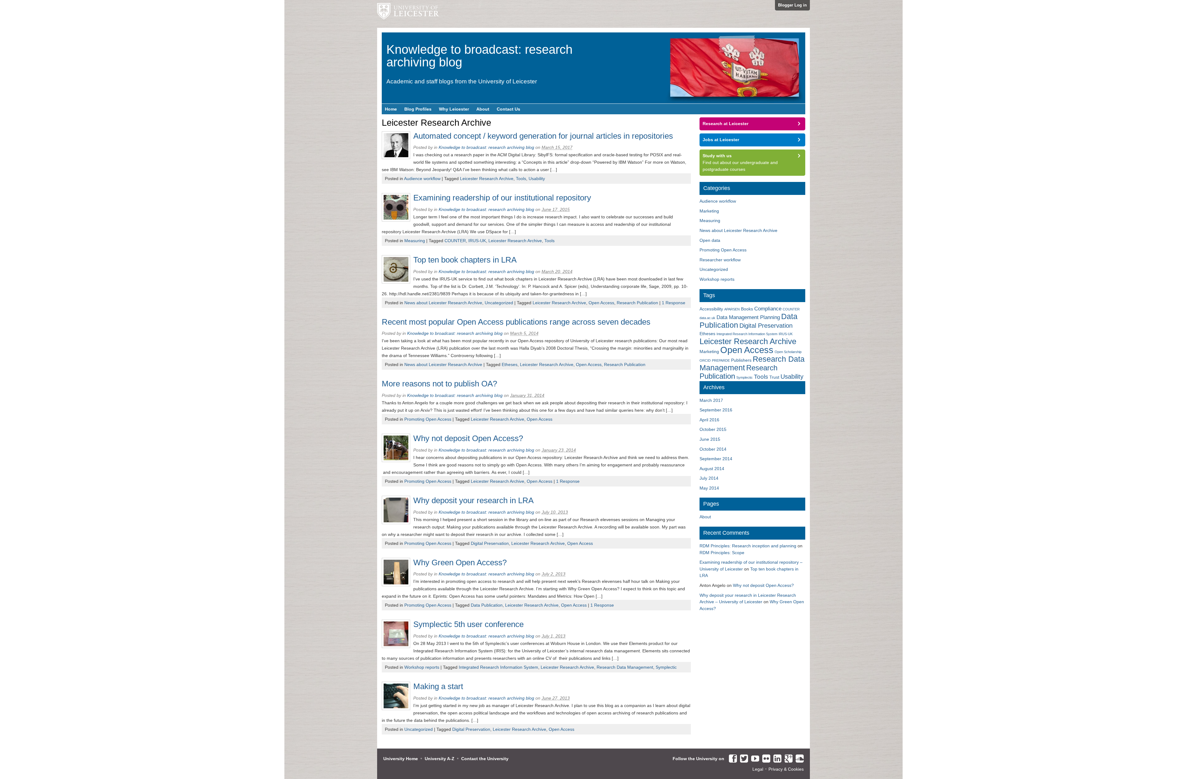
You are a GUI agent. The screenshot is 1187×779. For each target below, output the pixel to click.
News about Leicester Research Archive (443, 302)
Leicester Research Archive (486, 178)
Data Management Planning (748, 317)
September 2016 (716, 409)
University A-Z (439, 758)
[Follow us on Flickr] (764, 759)
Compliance (767, 309)
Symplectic (666, 667)
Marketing (709, 210)
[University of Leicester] (408, 14)
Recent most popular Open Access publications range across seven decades (516, 322)
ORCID (705, 360)
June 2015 (710, 439)
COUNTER (455, 240)
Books (747, 308)
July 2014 (709, 478)
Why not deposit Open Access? (468, 438)
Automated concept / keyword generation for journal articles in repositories (543, 136)
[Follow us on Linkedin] (775, 759)
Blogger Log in (792, 5)
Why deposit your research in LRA (473, 500)
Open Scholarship (788, 352)
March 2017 (711, 400)
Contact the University (484, 758)
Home (391, 109)
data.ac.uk (707, 318)
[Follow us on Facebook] (731, 759)
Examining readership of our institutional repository (502, 197)
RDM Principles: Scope (722, 552)
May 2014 (709, 488)
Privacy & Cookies (786, 769)
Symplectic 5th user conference (468, 624)
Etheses (509, 364)
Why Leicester (454, 109)
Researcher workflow (720, 259)
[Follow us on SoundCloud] (798, 759)
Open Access (601, 302)
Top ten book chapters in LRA (465, 259)
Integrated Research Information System (498, 667)
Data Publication (487, 605)
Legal (757, 769)
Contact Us (508, 109)
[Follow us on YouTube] (753, 759)
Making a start (438, 686)
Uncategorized (499, 302)
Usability (537, 178)
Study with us (717, 155)
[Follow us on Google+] (787, 759)
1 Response (673, 302)
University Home (400, 758)
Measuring (414, 240)
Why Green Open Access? (460, 562)
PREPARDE (721, 360)
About (482, 109)
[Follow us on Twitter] (742, 759)
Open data (710, 240)
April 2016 (709, 419)
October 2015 (713, 429)
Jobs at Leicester (721, 139)
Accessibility (711, 308)
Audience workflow (422, 178)
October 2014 (713, 449)
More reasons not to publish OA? (439, 383)
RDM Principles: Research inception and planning (748, 545)
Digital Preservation (490, 543)
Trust (774, 377)
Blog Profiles (418, 109)
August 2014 (712, 468)
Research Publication (637, 302)
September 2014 (716, 458)
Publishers (741, 360)
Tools (521, 178)
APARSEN (732, 309)
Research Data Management (625, 667)
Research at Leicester (725, 123)
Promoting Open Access (427, 419)
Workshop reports (421, 667)
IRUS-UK (477, 240)
